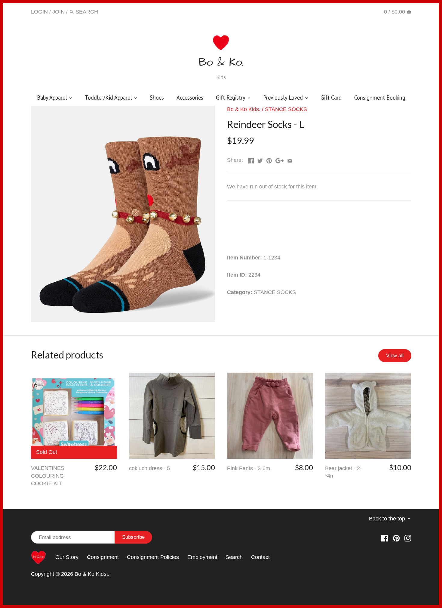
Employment (202, 557)
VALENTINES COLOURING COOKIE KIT (47, 475)
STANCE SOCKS (286, 109)
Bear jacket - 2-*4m (343, 472)
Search (234, 557)
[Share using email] (290, 160)
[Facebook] (346, 11)
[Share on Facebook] (251, 160)
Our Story (66, 557)
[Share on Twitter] (260, 160)
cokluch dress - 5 (149, 468)
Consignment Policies (153, 557)
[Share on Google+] (279, 160)
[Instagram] (369, 11)
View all (395, 355)
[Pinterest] (358, 11)
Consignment (103, 557)
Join (58, 12)
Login (39, 12)
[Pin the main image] (269, 160)
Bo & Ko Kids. (243, 109)
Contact (260, 557)
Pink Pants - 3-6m (248, 468)
